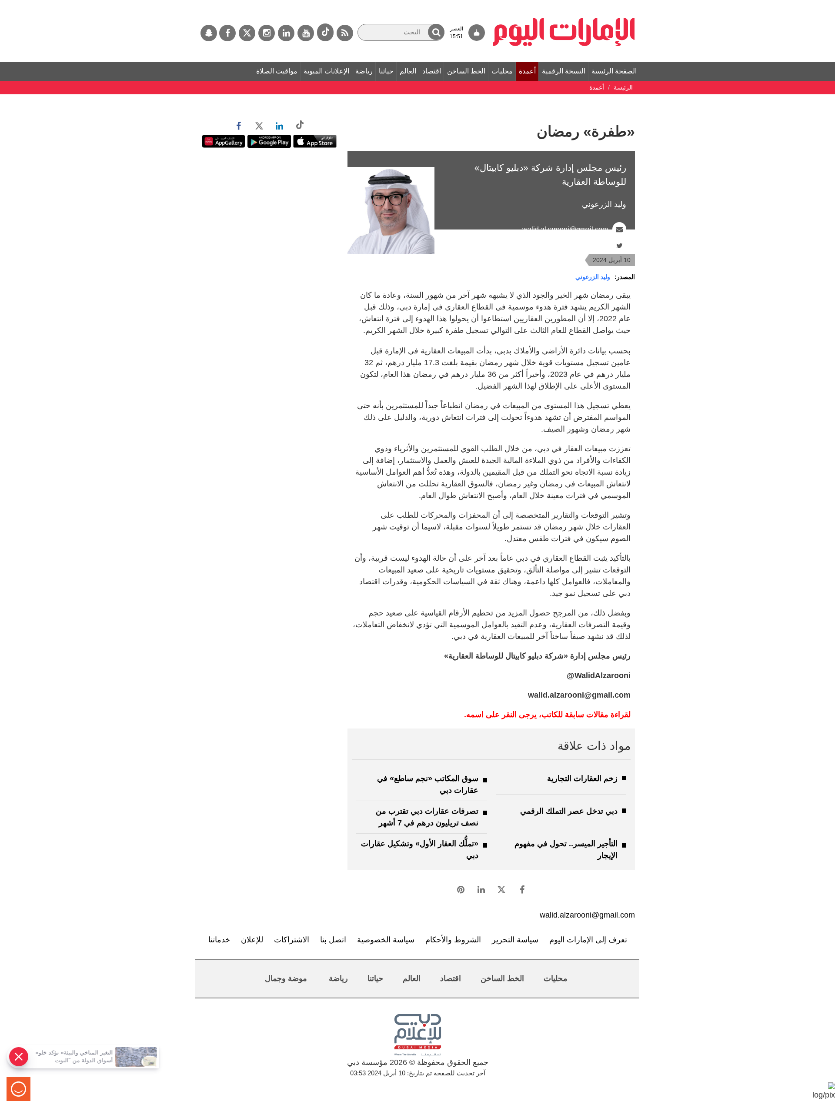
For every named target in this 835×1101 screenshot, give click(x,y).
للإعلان (252, 939)
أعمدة (527, 71)
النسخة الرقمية (563, 71)
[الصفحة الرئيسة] (564, 4)
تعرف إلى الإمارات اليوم (588, 939)
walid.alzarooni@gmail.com (565, 229)
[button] (436, 32)
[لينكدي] (286, 33)
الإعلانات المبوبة (326, 71)
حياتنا (386, 71)
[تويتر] (247, 33)
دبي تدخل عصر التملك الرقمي (569, 811)
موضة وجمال (286, 978)
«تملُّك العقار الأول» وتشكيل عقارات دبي (419, 849)
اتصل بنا (333, 939)
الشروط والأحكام (453, 939)
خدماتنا (219, 939)
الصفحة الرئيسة (614, 71)
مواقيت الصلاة (276, 71)
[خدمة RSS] (345, 33)
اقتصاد (431, 71)
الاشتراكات (291, 939)
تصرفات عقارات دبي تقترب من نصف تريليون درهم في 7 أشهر (427, 817)
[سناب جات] (208, 33)
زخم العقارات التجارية (582, 778)
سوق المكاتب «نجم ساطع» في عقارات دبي (427, 784)
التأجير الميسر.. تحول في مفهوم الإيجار (566, 849)
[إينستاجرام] (266, 33)
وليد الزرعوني (592, 276)
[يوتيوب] (305, 33)
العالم (408, 71)
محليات (502, 71)
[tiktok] (325, 32)
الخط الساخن (466, 71)
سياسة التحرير (515, 939)
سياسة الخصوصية (385, 939)
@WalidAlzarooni (581, 245)
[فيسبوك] (227, 33)
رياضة (364, 71)
